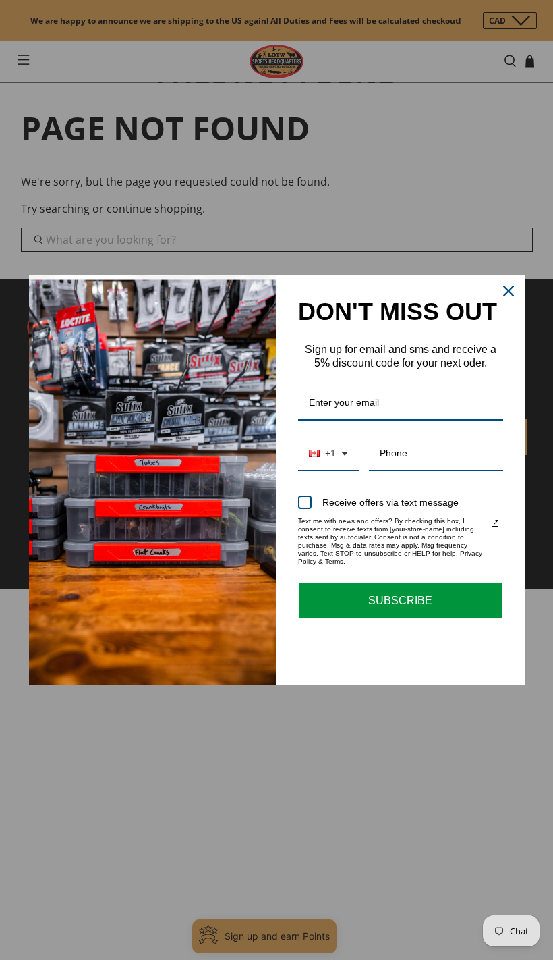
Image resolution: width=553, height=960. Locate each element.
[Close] (508, 291)
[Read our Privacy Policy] (495, 523)
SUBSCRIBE (400, 600)
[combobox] (328, 454)
